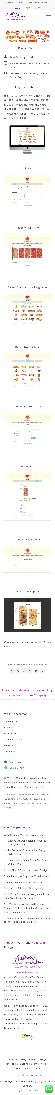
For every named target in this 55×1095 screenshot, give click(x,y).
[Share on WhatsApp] (24, 671)
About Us (9, 727)
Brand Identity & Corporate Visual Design (26, 876)
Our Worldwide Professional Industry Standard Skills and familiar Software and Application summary (27, 908)
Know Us (8, 745)
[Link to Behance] (27, 1075)
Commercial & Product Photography (24, 888)
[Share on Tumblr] (42, 671)
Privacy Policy (21, 1068)
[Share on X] (18, 671)
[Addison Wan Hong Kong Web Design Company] (23, 16)
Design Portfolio (13, 739)
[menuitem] (46, 16)
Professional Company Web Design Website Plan (27, 852)
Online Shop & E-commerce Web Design (26, 870)
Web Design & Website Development (24, 835)
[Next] (44, 36)
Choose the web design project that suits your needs (27, 843)
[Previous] (11, 36)
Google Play (17, 767)
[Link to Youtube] (32, 1075)
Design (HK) (10, 721)
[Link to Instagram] (18, 1075)
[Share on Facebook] (12, 671)
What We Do (10, 733)
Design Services (28, 1059)
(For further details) (34, 787)
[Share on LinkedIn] (36, 671)
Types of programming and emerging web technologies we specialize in (27, 920)
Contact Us (10, 751)
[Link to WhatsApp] (41, 1075)
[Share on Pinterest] (30, 671)
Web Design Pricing (38, 2)
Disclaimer (36, 1068)
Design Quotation (15, 2)
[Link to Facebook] (13, 1075)
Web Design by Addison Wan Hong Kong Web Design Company (27, 1083)
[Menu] (46, 16)
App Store (15, 761)
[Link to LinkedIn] (36, 1075)
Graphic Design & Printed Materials (23, 882)
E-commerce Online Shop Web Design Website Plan (28, 862)
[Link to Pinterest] (23, 1075)
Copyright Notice (39, 1064)
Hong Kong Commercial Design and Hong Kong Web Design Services (26, 896)
